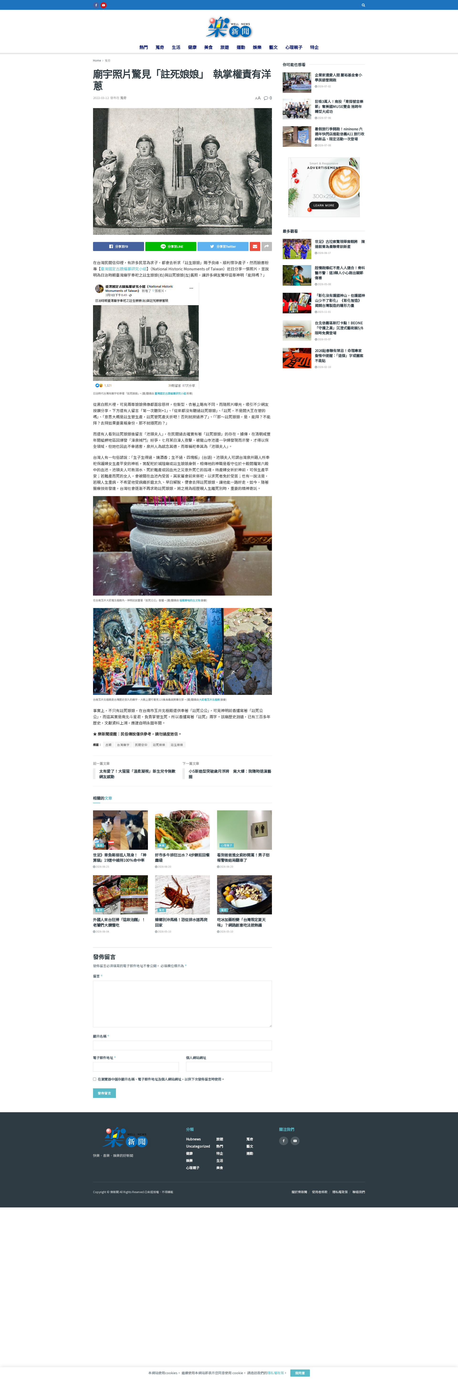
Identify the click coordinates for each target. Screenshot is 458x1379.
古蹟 (108, 745)
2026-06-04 (102, 931)
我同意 (300, 1373)
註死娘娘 (159, 745)
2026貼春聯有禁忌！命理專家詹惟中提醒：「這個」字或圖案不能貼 (339, 355)
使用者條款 (320, 1192)
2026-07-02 (324, 86)
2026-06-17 (324, 253)
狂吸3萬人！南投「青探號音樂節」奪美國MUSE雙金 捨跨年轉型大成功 (339, 106)
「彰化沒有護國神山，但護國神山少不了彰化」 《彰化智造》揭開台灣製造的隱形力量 (340, 300)
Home (97, 60)
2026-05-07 (324, 339)
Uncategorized (198, 1146)
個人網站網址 (196, 1057)
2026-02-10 (324, 367)
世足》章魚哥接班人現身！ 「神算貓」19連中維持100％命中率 (119, 857)
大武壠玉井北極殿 (209, 699)
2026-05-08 (324, 284)
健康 (192, 47)
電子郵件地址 (104, 1057)
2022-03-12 (101, 97)
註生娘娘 (177, 745)
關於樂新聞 (299, 1192)
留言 (98, 976)
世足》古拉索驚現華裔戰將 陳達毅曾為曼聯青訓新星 (340, 244)
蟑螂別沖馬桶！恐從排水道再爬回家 (181, 922)
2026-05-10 (164, 931)
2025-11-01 (324, 312)
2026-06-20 (164, 866)
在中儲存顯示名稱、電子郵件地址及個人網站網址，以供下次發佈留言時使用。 (161, 1079)
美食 (208, 47)
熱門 (143, 47)
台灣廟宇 (123, 745)
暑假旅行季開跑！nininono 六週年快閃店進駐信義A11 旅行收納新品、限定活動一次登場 (339, 133)
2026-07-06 (324, 118)
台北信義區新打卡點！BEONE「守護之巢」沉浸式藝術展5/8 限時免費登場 (339, 327)
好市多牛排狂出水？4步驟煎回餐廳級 (182, 857)
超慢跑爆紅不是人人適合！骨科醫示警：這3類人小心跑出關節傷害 (340, 272)
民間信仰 (141, 745)
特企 (314, 47)
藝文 (273, 47)
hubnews (193, 1139)
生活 (176, 47)
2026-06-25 (102, 866)
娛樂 (257, 47)
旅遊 (224, 47)
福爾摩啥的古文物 (189, 600)
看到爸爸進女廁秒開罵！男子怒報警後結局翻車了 (243, 857)
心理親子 (293, 47)
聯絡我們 (359, 1192)
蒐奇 (160, 47)
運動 (241, 47)
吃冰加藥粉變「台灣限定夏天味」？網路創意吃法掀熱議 (241, 922)
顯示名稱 (101, 1036)
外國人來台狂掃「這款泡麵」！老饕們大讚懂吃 (119, 922)
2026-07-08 (324, 145)
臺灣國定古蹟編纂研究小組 (123, 269)
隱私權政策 (340, 1192)
